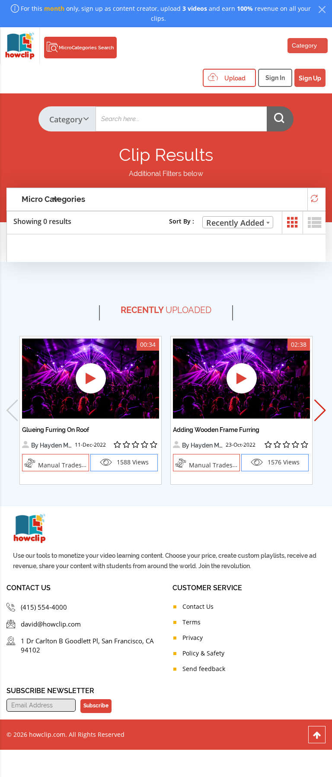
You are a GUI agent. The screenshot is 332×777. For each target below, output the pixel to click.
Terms (191, 622)
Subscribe (96, 706)
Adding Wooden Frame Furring (216, 429)
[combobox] (237, 222)
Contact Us (198, 606)
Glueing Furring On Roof (55, 429)
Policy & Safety (203, 653)
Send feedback (203, 669)
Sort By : (181, 221)
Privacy (192, 637)
